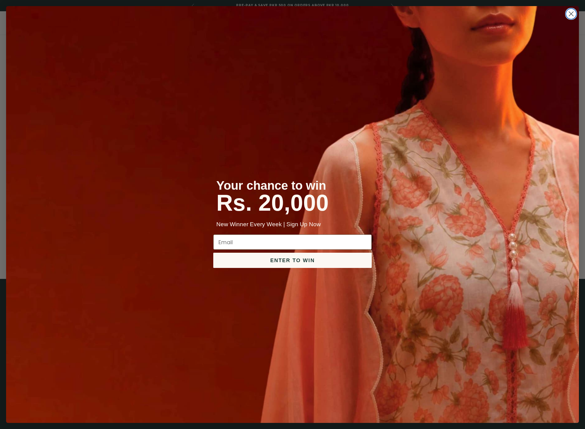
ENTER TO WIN (292, 260)
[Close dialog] (571, 14)
